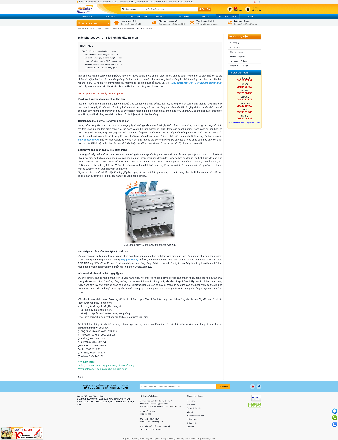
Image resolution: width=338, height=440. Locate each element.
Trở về (80, 377)
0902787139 (92, 2)
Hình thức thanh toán (135, 17)
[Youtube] (254, 2)
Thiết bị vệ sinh (236, 52)
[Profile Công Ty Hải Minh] (22, 433)
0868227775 (141, 2)
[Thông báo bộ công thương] (256, 398)
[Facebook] (259, 2)
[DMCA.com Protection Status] (254, 405)
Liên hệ (250, 17)
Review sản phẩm (110, 29)
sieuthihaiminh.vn (88, 327)
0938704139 (189, 2)
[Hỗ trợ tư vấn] (334, 417)
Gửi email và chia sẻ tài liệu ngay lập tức (101, 68)
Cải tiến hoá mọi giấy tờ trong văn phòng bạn (103, 58)
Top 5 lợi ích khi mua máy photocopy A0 (99, 51)
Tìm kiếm (205, 9)
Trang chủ (87, 17)
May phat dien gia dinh (206, 439)
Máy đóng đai (128, 439)
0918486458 (107, 2)
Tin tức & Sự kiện (227, 17)
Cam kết (205, 17)
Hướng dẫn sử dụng (238, 61)
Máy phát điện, (139, 439)
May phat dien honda (189, 439)
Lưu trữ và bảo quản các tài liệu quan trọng (102, 61)
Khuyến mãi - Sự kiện (239, 66)
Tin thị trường (235, 47)
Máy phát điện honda (154, 439)
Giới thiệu (110, 17)
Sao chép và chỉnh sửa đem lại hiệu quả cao (103, 64)
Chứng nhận (183, 17)
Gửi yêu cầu (223, 387)
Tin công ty (234, 43)
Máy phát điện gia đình (171, 439)
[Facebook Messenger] (334, 411)
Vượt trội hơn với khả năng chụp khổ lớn (101, 54)
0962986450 (124, 2)
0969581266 (173, 2)
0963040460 (159, 2)
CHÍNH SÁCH (160, 17)
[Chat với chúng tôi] (334, 424)
